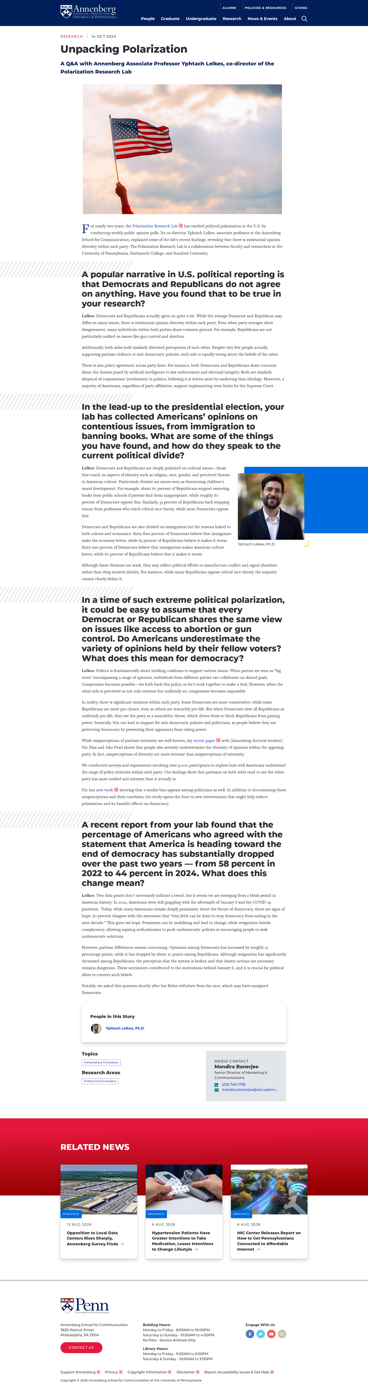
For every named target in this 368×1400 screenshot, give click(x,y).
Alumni (229, 7)
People (148, 18)
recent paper (204, 740)
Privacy (111, 1372)
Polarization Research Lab (155, 226)
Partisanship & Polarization (101, 1062)
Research (232, 18)
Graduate (170, 18)
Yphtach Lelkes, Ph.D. (125, 1028)
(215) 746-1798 (233, 1085)
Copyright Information (147, 1372)
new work (104, 790)
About (290, 18)
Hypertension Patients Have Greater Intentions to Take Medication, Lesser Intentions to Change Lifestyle (182, 1241)
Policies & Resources (265, 7)
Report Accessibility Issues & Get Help (236, 1372)
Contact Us (81, 1348)
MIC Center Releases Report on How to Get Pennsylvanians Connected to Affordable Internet (269, 1241)
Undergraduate (201, 18)
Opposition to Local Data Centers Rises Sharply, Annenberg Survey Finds (92, 1238)
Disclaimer (186, 1372)
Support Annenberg (78, 1372)
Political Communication (100, 1081)
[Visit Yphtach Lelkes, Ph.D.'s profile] (96, 1028)
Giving (301, 7)
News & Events (262, 18)
